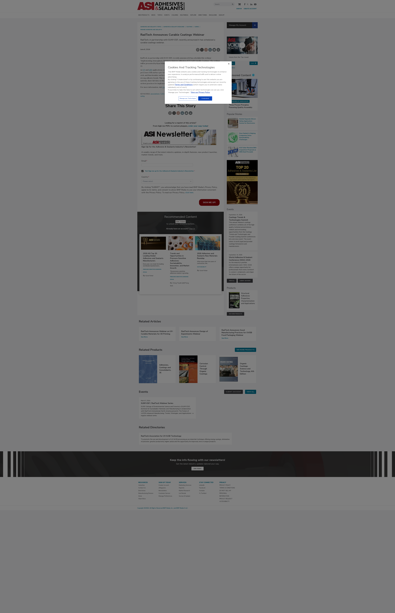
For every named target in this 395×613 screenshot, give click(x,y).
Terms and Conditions (184, 85)
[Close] (229, 64)
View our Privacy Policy (200, 92)
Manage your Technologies (188, 98)
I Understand (205, 98)
